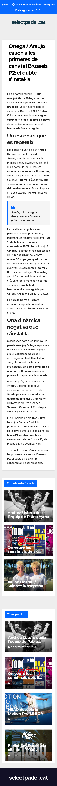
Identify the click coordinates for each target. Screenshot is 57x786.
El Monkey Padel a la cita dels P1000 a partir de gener (27, 749)
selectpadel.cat (28, 22)
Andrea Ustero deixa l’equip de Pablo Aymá (28, 514)
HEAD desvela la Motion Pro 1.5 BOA (25, 711)
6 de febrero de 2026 (23, 647)
